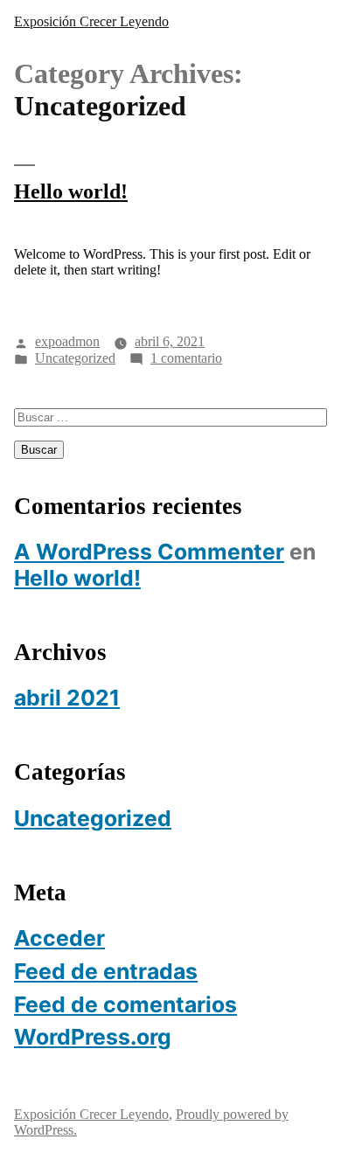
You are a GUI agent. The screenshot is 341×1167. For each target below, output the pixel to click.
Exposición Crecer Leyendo (91, 21)
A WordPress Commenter (149, 551)
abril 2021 (67, 697)
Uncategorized (75, 358)
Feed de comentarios (125, 1004)
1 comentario (186, 358)
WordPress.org (92, 1037)
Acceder (59, 938)
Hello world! (71, 191)
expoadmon (67, 341)
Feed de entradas (106, 971)
